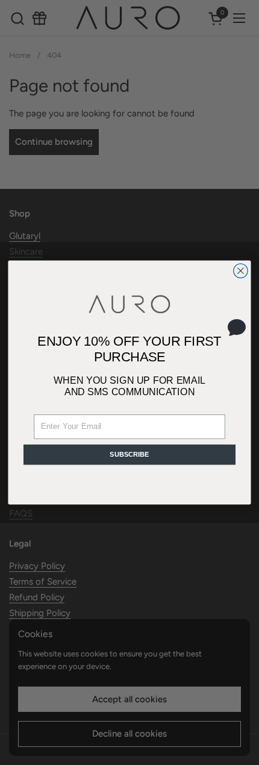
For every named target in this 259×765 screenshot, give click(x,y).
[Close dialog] (241, 271)
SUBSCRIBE (129, 454)
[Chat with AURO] (236, 326)
